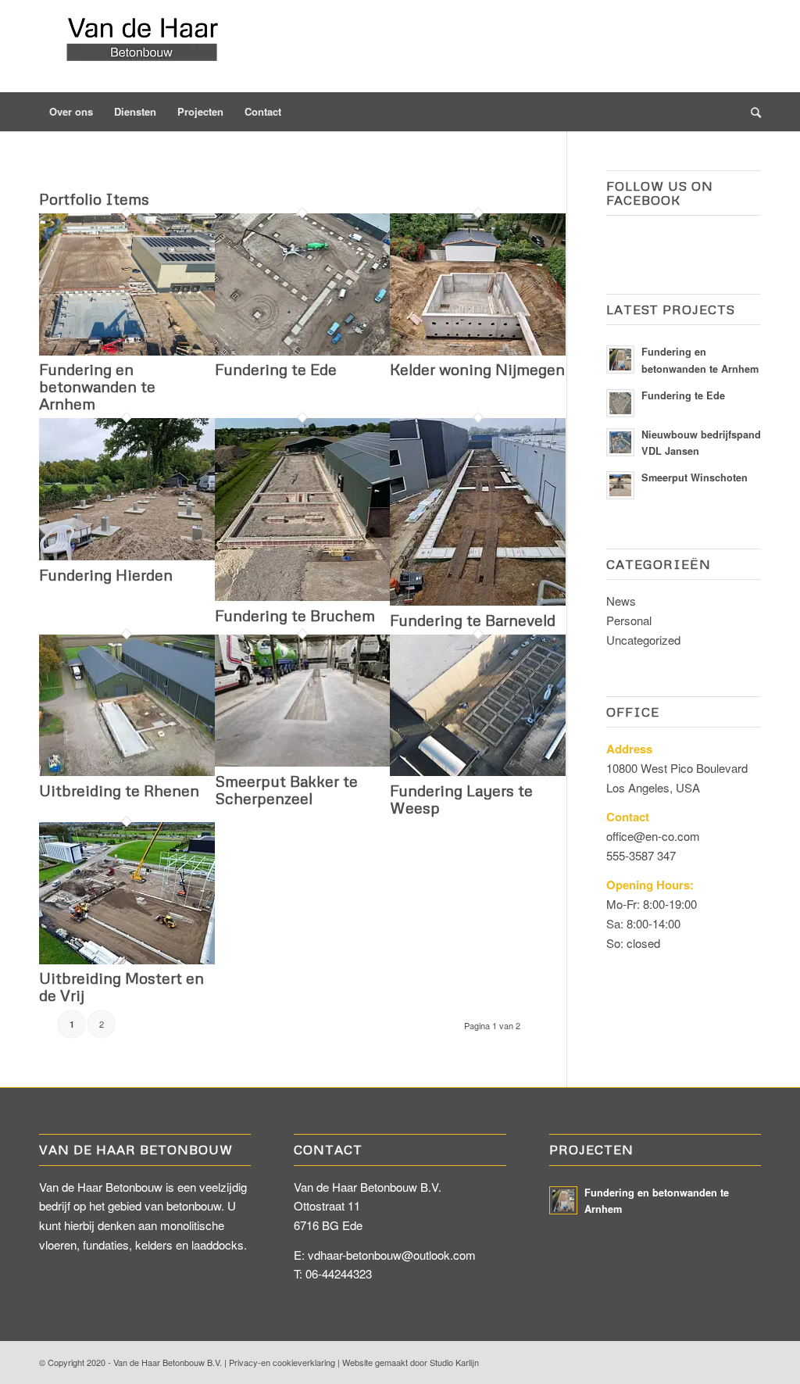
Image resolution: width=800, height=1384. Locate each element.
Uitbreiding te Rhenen (119, 790)
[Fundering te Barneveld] (478, 600)
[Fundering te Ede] (303, 350)
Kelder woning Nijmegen (477, 368)
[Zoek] (751, 111)
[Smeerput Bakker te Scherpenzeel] (303, 761)
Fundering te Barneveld (472, 619)
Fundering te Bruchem (295, 615)
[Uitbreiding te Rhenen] (127, 771)
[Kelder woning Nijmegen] (478, 350)
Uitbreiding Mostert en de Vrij (121, 986)
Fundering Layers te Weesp (461, 799)
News (621, 600)
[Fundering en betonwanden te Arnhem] (127, 350)
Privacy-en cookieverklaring (282, 1362)
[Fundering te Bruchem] (303, 596)
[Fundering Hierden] (127, 555)
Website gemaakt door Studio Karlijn (410, 1362)
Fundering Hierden (106, 574)
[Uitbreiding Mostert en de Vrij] (127, 959)
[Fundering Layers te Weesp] (478, 771)
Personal (629, 620)
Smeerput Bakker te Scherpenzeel (286, 789)
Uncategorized (643, 639)
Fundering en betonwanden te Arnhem (97, 386)
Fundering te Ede (276, 368)
